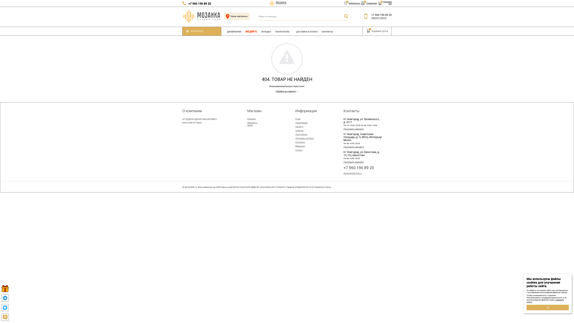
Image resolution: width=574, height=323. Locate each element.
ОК (547, 307)
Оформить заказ (252, 124)
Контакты (327, 32)
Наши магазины (239, 16)
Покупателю (282, 32)
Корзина (251, 119)
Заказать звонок (379, 18)
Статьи (298, 150)
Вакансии (300, 146)
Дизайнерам (234, 32)
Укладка (266, 32)
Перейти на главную (286, 91)
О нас (298, 119)
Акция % (251, 31)
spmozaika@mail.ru (353, 173)
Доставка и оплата (307, 32)
